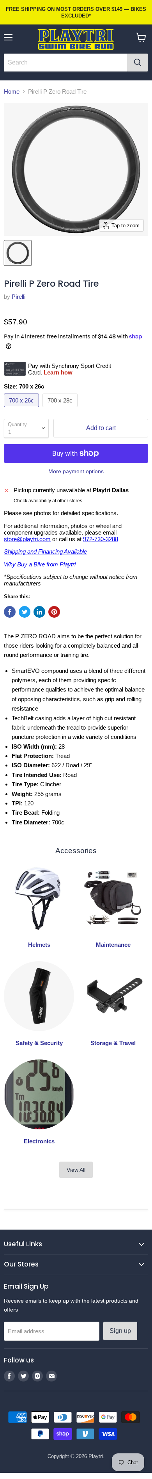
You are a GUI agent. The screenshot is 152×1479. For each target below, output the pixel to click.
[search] (65, 62)
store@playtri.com (27, 539)
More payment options (76, 471)
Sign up (120, 1330)
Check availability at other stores (48, 500)
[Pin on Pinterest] (54, 612)
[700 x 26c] (22, 409)
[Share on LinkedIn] (39, 612)
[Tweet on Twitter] (24, 612)
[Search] (137, 62)
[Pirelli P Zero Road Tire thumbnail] (17, 252)
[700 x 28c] (61, 409)
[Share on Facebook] (10, 612)
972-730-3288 (100, 539)
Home (11, 91)
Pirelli (18, 296)
